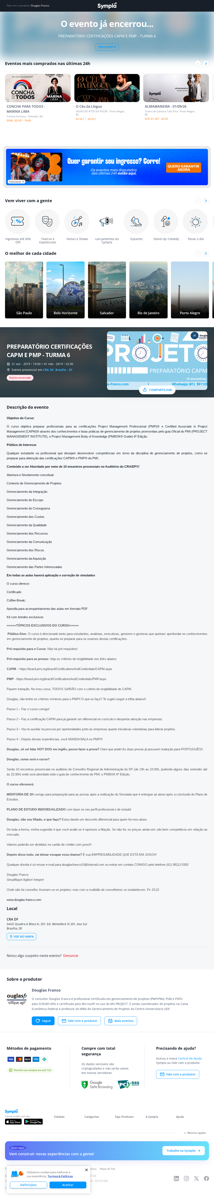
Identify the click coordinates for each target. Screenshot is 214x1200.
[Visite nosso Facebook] (206, 1178)
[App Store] (13, 1122)
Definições (28, 1185)
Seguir (46, 1021)
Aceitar (67, 1185)
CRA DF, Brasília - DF (58, 370)
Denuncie (70, 956)
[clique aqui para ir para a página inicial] (107, 6)
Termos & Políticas (60, 1176)
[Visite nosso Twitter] (196, 1178)
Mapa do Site (107, 1169)
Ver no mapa (24, 936)
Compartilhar (160, 390)
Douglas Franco (40, 5)
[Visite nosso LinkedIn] (176, 1178)
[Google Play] (33, 1122)
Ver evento (107, 47)
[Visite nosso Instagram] (186, 1178)
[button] (17, 1174)
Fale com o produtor (82, 1021)
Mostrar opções (196, 1133)
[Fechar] (86, 1169)
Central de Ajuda (190, 1058)
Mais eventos (124, 1021)
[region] (48, 1179)
